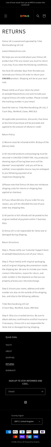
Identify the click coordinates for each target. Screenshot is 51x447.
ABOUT (9, 351)
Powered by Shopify (32, 442)
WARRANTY (11, 370)
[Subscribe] (42, 391)
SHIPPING (10, 357)
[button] (6, 16)
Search (9, 344)
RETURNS (10, 364)
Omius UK (21, 442)
